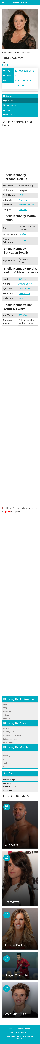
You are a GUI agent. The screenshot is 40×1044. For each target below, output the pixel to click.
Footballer (7, 711)
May (4, 767)
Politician (6, 718)
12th (26, 71)
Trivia (7, 110)
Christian (23, 209)
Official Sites (10, 114)
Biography (9, 96)
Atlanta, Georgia (9, 742)
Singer (5, 708)
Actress (4, 63)
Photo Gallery (10, 105)
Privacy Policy (14, 1032)
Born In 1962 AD (9, 787)
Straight (22, 241)
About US (12, 1028)
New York (7, 728)
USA (21, 195)
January (6, 752)
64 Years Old (24, 80)
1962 (31, 71)
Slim (21, 298)
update (7, 511)
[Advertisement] (20, 150)
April (21, 71)
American (23, 200)
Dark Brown (24, 293)
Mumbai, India (8, 732)
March (5, 759)
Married (22, 234)
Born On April (8, 783)
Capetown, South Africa (12, 735)
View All (20, 85)
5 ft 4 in (22, 279)
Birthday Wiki (20, 3)
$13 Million (24, 315)
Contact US (25, 1032)
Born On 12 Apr (9, 780)
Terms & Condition (23, 1028)
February (6, 756)
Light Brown (24, 289)
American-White (26, 205)
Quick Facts (8, 101)
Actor (5, 704)
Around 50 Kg (25, 284)
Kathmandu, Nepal (10, 739)
